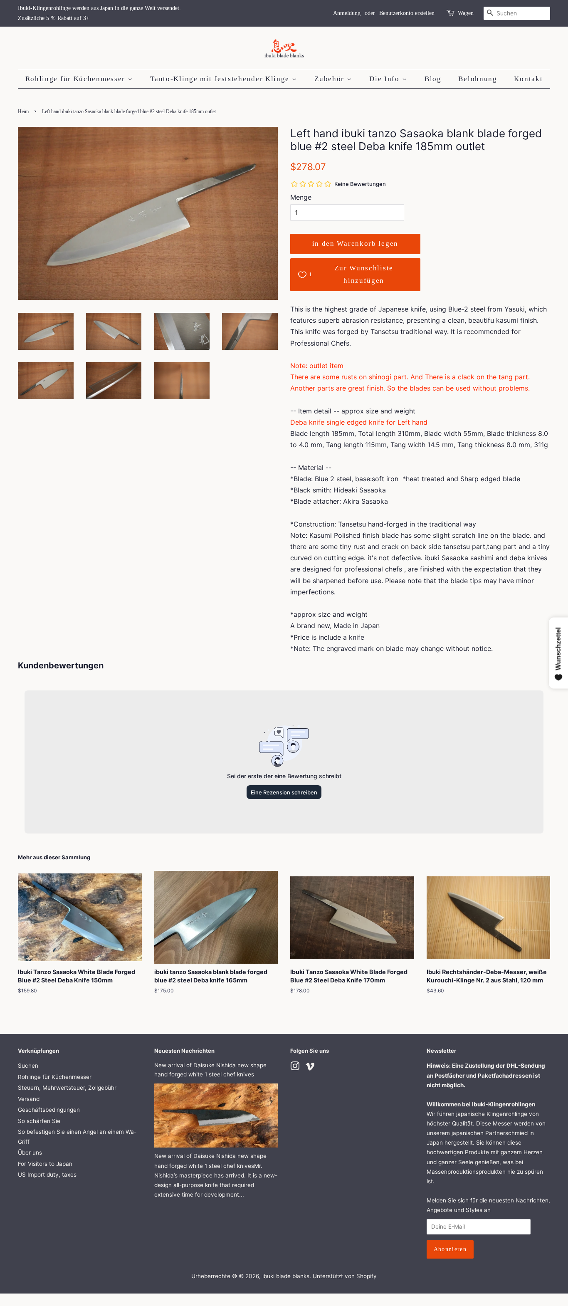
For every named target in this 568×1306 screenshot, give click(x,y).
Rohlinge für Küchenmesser (76, 79)
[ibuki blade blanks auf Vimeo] (310, 1067)
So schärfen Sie (39, 1121)
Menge (300, 197)
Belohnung (477, 79)
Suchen (28, 1065)
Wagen (466, 13)
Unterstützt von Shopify (345, 1276)
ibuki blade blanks (285, 1276)
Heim (23, 111)
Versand (29, 1099)
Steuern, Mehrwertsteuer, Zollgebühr (67, 1087)
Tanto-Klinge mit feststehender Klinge (221, 79)
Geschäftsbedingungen (49, 1109)
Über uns (30, 1152)
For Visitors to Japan (45, 1163)
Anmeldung (347, 13)
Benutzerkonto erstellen (407, 13)
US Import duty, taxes (47, 1174)
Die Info (385, 79)
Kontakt (528, 79)
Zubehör (330, 79)
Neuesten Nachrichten (184, 1050)
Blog (433, 79)
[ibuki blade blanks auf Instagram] (294, 1067)
